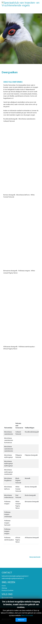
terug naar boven (34, 557)
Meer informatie (27, 615)
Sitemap (4, 588)
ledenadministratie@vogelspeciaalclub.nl (15, 576)
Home (4, 586)
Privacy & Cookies (7, 590)
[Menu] (39, 16)
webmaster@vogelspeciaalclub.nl (13, 578)
